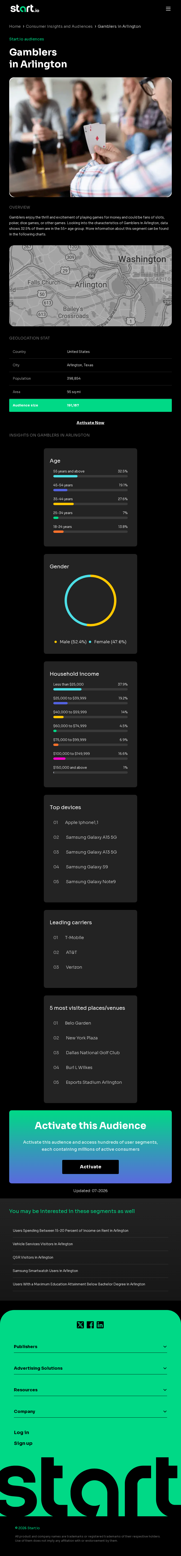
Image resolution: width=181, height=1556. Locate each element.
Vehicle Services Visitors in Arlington (43, 1244)
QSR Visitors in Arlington (33, 1257)
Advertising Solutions (38, 1368)
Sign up (23, 1443)
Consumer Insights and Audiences (59, 26)
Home (15, 26)
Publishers (25, 1346)
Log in (21, 1432)
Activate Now (90, 422)
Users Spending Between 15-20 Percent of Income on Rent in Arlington (70, 1230)
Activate (90, 1167)
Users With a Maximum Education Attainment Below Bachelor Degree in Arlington (79, 1284)
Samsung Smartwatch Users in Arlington (45, 1271)
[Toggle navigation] (167, 8)
